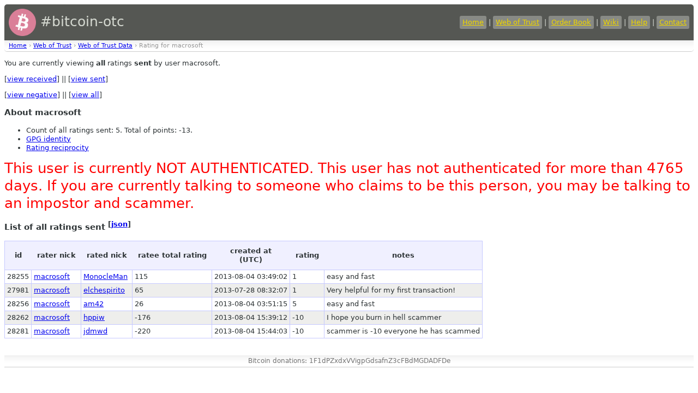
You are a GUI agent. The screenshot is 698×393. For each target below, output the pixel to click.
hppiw (94, 317)
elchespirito (104, 290)
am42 (93, 304)
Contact (673, 22)
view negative (32, 95)
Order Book (571, 22)
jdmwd (95, 331)
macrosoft (52, 276)
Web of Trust (517, 22)
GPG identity (48, 139)
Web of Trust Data (105, 45)
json (119, 224)
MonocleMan (105, 276)
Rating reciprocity (57, 148)
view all (85, 95)
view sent (88, 79)
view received (32, 79)
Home (473, 22)
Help (639, 22)
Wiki (611, 22)
